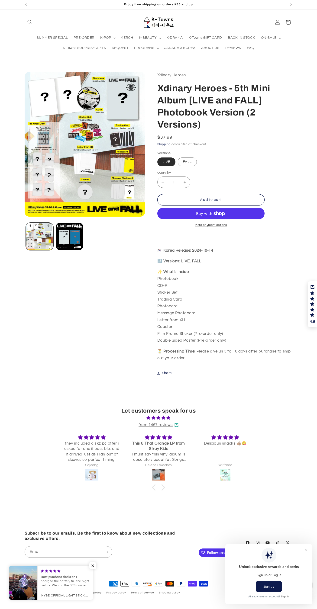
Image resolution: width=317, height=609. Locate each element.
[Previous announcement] (26, 4)
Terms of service (142, 592)
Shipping (164, 144)
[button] (30, 22)
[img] (158, 418)
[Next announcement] (291, 4)
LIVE (166, 161)
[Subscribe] (106, 552)
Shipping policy (169, 592)
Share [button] (167, 373)
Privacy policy (116, 592)
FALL (187, 161)
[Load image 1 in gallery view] (39, 236)
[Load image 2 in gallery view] (69, 236)
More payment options (211, 225)
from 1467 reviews (156, 425)
